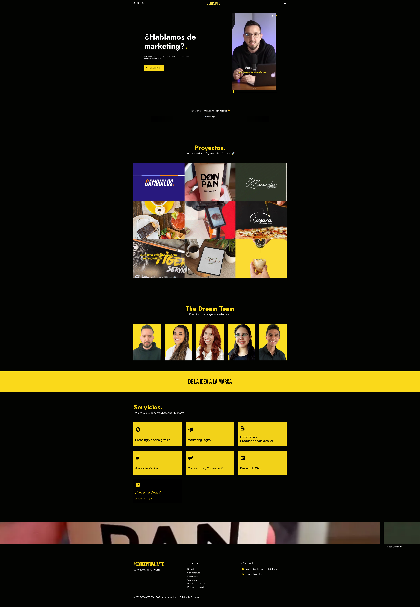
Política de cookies (196, 583)
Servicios (191, 569)
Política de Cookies (189, 597)
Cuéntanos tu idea (154, 68)
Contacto (192, 579)
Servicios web (194, 572)
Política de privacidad (197, 587)
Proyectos (192, 576)
